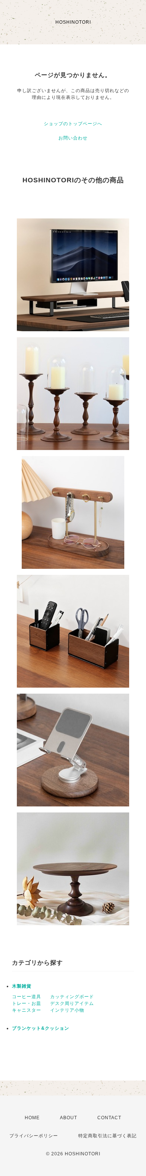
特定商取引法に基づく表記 (107, 1135)
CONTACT (109, 1117)
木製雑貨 (21, 986)
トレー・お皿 (26, 1003)
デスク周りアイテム (72, 1003)
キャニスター (26, 1010)
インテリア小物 (67, 1010)
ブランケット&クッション (40, 1028)
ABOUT (68, 1117)
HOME (32, 1117)
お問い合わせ (73, 138)
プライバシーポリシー (33, 1135)
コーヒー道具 (26, 996)
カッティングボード (72, 996)
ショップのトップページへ (73, 123)
